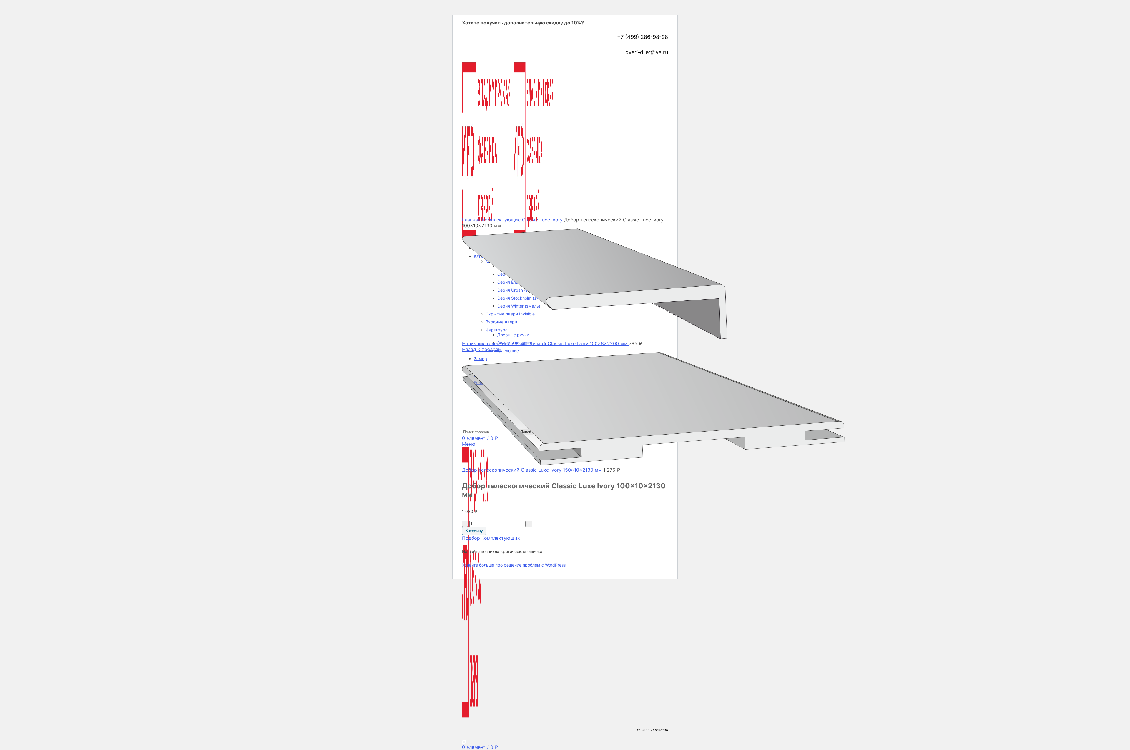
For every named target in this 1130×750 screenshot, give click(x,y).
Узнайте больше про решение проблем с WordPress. (514, 564)
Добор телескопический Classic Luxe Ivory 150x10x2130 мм (532, 470)
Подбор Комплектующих (491, 538)
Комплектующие (502, 350)
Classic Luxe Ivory (543, 220)
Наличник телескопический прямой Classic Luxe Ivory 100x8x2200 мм (545, 343)
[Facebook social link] (464, 60)
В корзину (474, 531)
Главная (472, 220)
